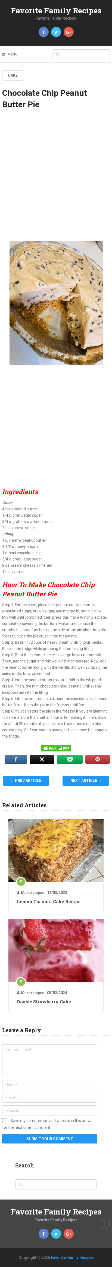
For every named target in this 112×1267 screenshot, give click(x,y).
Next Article (84, 780)
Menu (12, 54)
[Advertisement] (56, 178)
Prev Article (27, 780)
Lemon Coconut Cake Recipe (48, 901)
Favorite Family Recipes (56, 10)
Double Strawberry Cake (44, 1001)
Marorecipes (32, 892)
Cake (13, 75)
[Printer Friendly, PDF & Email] (56, 748)
